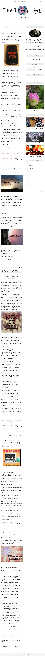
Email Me (3, 153)
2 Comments (3, 159)
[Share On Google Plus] (21, 160)
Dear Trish (35, 110)
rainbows (11, 271)
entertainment (7, 526)
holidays (3, 641)
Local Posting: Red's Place (35, 156)
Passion (33, 69)
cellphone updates (8, 162)
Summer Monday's (11, 276)
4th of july (6, 640)
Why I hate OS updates (12, 27)
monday (12, 429)
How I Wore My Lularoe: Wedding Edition (35, 129)
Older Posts (18, 646)
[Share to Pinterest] (19, 160)
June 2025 (30, 165)
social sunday (4, 527)
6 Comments (3, 523)
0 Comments (3, 637)
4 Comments (3, 267)
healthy (17, 640)
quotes (6, 271)
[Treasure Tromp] (11, 148)
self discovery (39, 69)
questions (17, 526)
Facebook (9, 153)
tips (7, 431)
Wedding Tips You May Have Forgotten (35, 142)
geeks (15, 162)
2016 (28, 183)
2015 (28, 185)
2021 (28, 175)
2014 (28, 187)
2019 (28, 178)
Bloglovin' (19, 153)
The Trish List (20, 654)
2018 (28, 180)
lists (8, 164)
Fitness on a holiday (11, 533)
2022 (28, 173)
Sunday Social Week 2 (12, 436)
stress (17, 429)
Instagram (11, 155)
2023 (28, 172)
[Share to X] (17, 160)
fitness (12, 640)
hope (11, 270)
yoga (39, 67)
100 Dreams (28, 69)
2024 (28, 170)
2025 (28, 163)
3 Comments (3, 426)
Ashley (8, 446)
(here (3, 600)
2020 (28, 177)
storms (16, 271)
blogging (31, 67)
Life (2, 271)
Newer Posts (5, 646)
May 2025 (30, 168)
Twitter (14, 153)
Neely (4, 446)
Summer (3, 431)
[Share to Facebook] (15, 160)
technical (12, 164)
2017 (28, 182)
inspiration (16, 270)
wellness (35, 67)
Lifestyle (3, 164)
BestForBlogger (28, 654)
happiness (6, 270)
